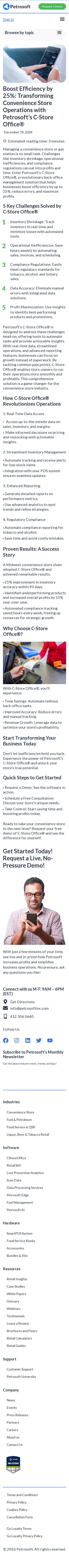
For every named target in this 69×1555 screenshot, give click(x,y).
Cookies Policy (17, 1510)
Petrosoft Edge (18, 1195)
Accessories (15, 1248)
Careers (12, 1430)
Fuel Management (20, 1202)
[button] (62, 19)
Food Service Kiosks (21, 1241)
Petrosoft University (21, 1377)
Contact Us (15, 1445)
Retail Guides (16, 1346)
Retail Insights (17, 1279)
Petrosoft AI (16, 1210)
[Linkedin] (30, 1040)
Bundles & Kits (17, 1256)
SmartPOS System (19, 1233)
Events (12, 1407)
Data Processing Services (25, 1188)
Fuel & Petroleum (19, 1120)
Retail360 (14, 1165)
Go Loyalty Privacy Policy (25, 1536)
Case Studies (16, 1286)
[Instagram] (19, 1040)
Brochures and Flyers (22, 1331)
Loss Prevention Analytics (25, 1173)
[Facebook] (8, 1040)
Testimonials (16, 1316)
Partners (13, 1422)
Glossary (13, 1301)
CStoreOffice (16, 1158)
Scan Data (14, 1180)
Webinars (14, 1309)
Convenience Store (20, 1112)
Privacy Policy (16, 1502)
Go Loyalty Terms (19, 1528)
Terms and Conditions (22, 1495)
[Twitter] (41, 1040)
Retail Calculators (19, 1338)
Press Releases (17, 1415)
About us (13, 1437)
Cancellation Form (20, 1517)
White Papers (16, 1294)
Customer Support (20, 1369)
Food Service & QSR (21, 1127)
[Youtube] (52, 1040)
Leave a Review (18, 1323)
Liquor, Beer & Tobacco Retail (28, 1134)
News (11, 1400)
